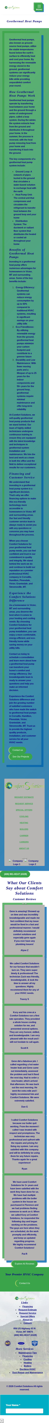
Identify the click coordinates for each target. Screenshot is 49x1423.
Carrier (24, 836)
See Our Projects (21, 756)
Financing (27, 1306)
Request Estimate (24, 797)
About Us (24, 848)
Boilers (24, 829)
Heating (24, 823)
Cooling (23, 816)
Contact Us (24, 1283)
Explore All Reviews (24, 1264)
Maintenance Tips (28, 1353)
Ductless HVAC (28, 1369)
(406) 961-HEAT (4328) (25, 1335)
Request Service (24, 804)
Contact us (18, 750)
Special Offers (24, 810)
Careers (24, 842)
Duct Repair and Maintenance (27, 1372)
